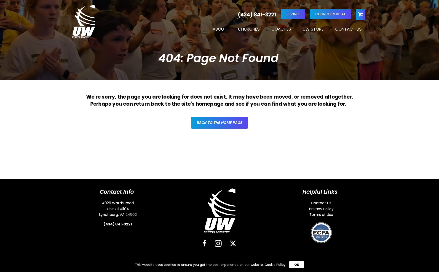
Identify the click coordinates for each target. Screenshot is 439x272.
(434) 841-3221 (118, 224)
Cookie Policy (275, 264)
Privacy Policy (321, 209)
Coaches (281, 29)
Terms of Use (321, 214)
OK (296, 264)
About (219, 29)
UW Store (313, 29)
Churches (249, 29)
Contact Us (348, 29)
